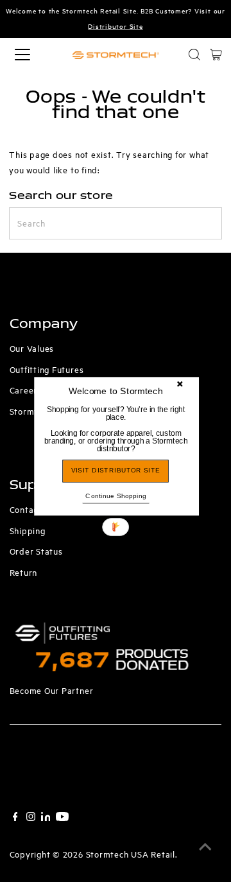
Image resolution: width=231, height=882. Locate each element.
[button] (116, 429)
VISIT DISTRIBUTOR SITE (115, 470)
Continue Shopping (115, 495)
